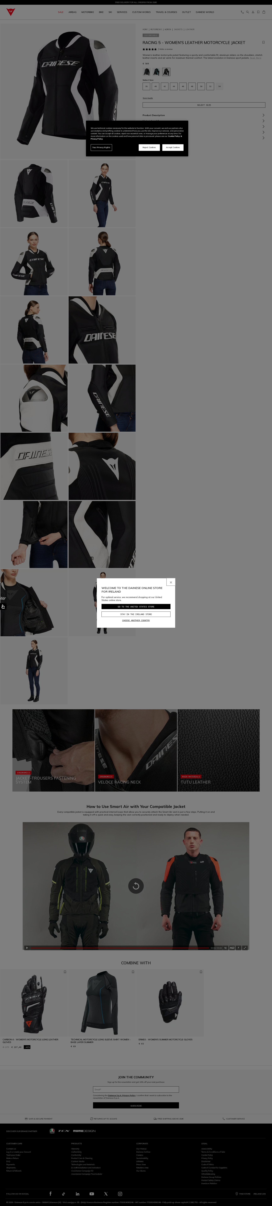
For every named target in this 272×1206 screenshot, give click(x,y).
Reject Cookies (149, 147)
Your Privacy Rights (101, 147)
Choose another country (136, 620)
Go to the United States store (136, 606)
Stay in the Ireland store (136, 614)
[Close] (171, 582)
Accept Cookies (173, 147)
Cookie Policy (174, 136)
